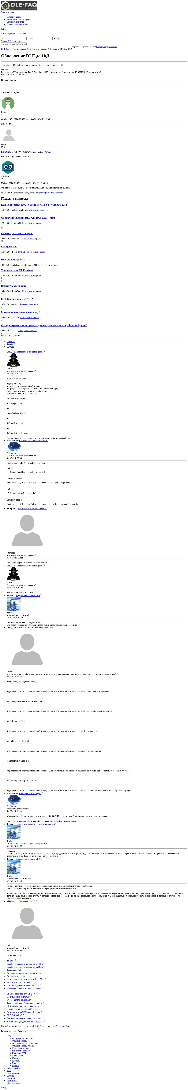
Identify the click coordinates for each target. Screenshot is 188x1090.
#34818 (44, 183)
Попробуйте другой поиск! (106, 47)
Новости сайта (13, 1068)
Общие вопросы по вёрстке (25, 1043)
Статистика (12, 1080)
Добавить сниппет (15, 22)
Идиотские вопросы (21, 1051)
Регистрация (15, 41)
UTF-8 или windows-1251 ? (17, 299)
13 (2, 228)
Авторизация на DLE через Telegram (24, 1012)
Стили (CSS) (18, 1056)
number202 (6, 119)
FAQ (9, 1036)
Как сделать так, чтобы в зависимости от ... (35, 627)
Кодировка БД (9, 246)
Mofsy (4, 183)
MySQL (15, 1065)
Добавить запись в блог (18, 24)
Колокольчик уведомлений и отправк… (26, 1021)
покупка (11, 961)
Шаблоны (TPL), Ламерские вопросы (41, 265)
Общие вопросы (19, 1041)
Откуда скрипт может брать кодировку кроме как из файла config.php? (44, 325)
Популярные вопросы (22, 1038)
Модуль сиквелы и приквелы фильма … (26, 988)
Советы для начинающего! (17, 233)
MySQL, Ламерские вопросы (31, 252)
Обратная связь (14, 1083)
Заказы (10, 344)
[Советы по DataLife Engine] (19, 10)
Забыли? (5, 41)
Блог (9, 1070)
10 (2, 241)
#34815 (49, 119)
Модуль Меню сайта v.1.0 (28, 595)
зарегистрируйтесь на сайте (50, 193)
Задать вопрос (7, 12)
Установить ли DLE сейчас (17, 270)
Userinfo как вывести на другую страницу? (36, 824)
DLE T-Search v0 (15, 1015)
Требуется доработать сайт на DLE (24, 985)
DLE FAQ (5, 49)
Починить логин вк (17, 976)
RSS (37, 1026)
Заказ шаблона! (14, 970)
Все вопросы (19, 49)
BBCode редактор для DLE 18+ (22, 994)
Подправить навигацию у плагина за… (26, 973)
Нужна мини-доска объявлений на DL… (26, 979)
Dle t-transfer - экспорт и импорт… (23, 1006)
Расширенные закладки (30, 793)
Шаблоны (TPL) (19, 1053)
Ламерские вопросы (36, 49)
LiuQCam (6, 65)
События (11, 341)
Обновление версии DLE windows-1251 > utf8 (28, 217)
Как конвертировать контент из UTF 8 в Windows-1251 (34, 204)
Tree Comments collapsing (19, 1000)
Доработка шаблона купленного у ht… (25, 964)
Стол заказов (13, 1073)
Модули (10, 346)
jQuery (15, 1058)
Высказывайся (62, 1026)
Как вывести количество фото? (28, 352)
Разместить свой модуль (18, 19)
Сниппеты (12, 1078)
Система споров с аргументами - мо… (25, 1018)
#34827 (48, 152)
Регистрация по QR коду (19, 982)
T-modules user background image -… (24, 1009)
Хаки (14, 1063)
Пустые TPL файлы (13, 259)
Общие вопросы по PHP (23, 1046)
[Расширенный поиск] (28, 44)
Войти (56, 39)
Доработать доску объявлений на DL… (26, 967)
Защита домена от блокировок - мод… (25, 1003)
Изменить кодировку (13, 285)
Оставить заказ (14, 17)
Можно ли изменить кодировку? (20, 312)
